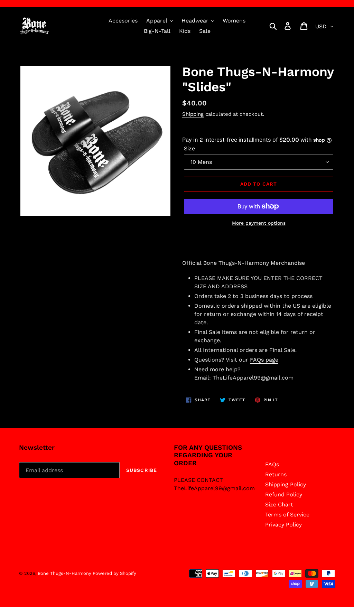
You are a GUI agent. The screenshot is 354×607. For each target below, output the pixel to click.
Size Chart (279, 504)
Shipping (193, 114)
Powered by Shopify (114, 573)
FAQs (272, 464)
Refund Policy (283, 494)
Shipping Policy (285, 484)
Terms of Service (287, 514)
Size (189, 148)
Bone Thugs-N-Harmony (65, 573)
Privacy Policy (283, 524)
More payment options (259, 223)
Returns (276, 474)
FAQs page (264, 359)
